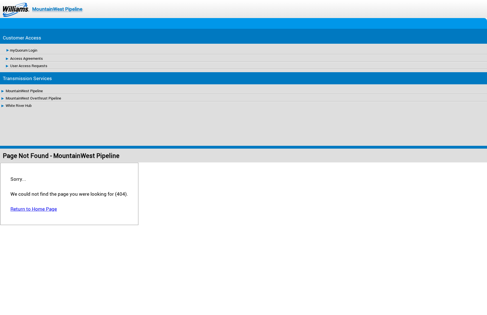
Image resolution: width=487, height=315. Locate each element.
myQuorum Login (23, 50)
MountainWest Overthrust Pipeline (33, 98)
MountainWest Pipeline (57, 9)
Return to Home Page (33, 209)
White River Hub (19, 105)
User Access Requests (28, 65)
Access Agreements (26, 58)
